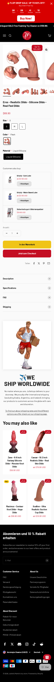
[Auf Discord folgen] (19, 644)
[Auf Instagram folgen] (27, 644)
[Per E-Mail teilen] (48, 263)
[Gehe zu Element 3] (25, 91)
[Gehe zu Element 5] (44, 91)
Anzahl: (6, 227)
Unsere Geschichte (38, 577)
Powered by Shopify (35, 673)
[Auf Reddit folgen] (41, 644)
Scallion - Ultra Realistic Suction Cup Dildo (39, 509)
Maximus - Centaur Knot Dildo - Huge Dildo (14, 509)
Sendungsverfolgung (12, 587)
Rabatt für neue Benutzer (10, 618)
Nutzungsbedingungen (40, 597)
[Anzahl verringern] (6, 233)
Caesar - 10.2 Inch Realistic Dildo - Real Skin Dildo (39, 460)
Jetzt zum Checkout (27, 253)
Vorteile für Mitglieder (39, 587)
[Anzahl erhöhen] (17, 233)
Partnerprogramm (38, 582)
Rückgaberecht (9, 592)
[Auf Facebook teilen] (34, 263)
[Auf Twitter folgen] (12, 644)
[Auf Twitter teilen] (38, 263)
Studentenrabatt (10, 630)
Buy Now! (26, 18)
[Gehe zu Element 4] (35, 91)
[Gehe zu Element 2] (16, 91)
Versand (6, 582)
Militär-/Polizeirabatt (12, 635)
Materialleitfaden (10, 602)
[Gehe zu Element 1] (7, 91)
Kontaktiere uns (10, 597)
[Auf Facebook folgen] (5, 644)
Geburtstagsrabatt (11, 625)
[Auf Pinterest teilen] (43, 263)
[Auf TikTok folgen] (34, 644)
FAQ (4, 577)
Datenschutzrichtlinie (39, 592)
